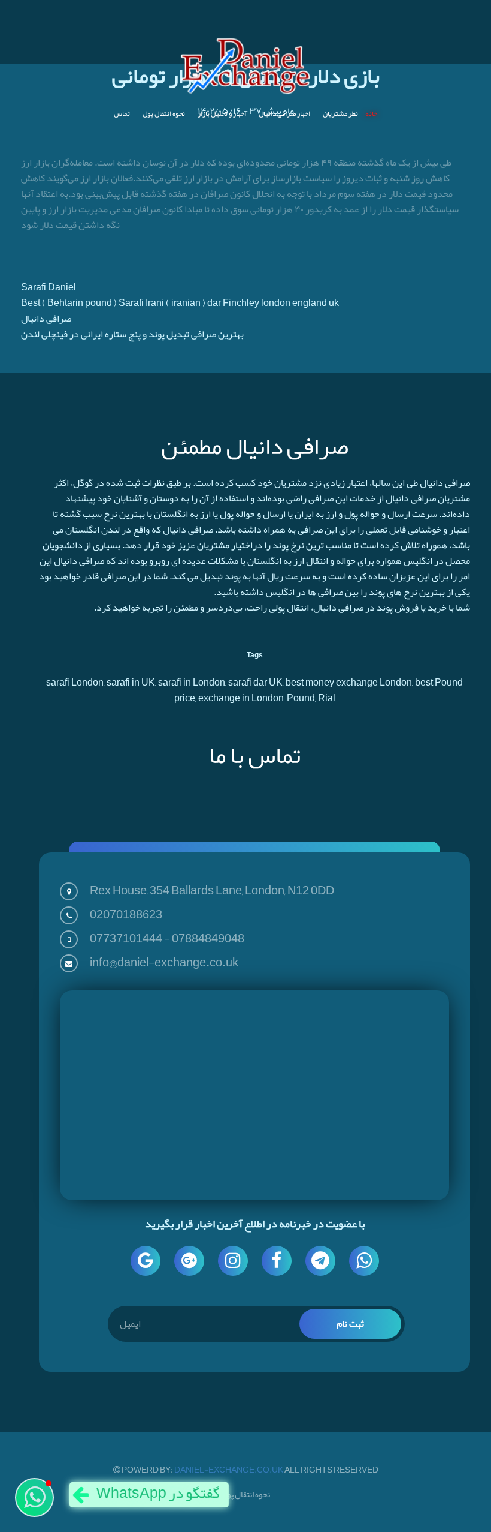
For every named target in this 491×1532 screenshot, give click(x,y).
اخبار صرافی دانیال (284, 113)
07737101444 (126, 938)
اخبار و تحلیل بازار (222, 113)
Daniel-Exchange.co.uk (229, 1469)
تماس (122, 113)
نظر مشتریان (340, 113)
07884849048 (208, 938)
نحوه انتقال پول (164, 113)
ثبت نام (350, 1323)
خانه (371, 113)
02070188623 (126, 914)
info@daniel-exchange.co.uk (164, 962)
